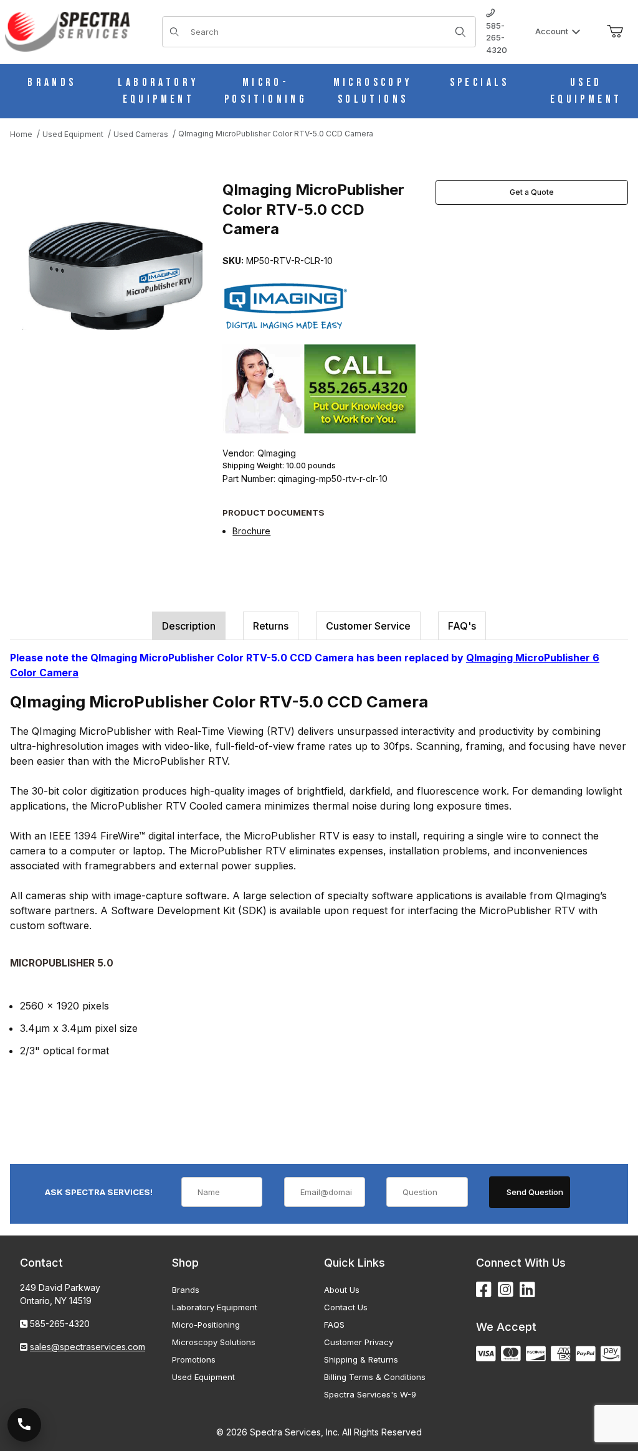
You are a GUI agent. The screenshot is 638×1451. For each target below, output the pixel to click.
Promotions (194, 1359)
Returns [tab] (270, 626)
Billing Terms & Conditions (375, 1377)
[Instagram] (505, 1290)
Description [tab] (189, 626)
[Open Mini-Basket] (615, 32)
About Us (341, 1290)
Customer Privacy (358, 1342)
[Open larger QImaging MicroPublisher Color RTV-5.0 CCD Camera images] (112, 270)
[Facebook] (484, 1290)
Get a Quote (532, 192)
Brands (185, 1290)
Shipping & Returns (361, 1359)
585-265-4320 (496, 38)
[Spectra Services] (67, 31)
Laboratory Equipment (214, 1307)
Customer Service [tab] (368, 626)
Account (551, 31)
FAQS (334, 1325)
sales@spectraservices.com (87, 1346)
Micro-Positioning (206, 1325)
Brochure (251, 531)
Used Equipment (203, 1377)
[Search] (460, 32)
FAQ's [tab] (462, 626)
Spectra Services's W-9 (370, 1394)
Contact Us (346, 1307)
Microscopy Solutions (213, 1342)
